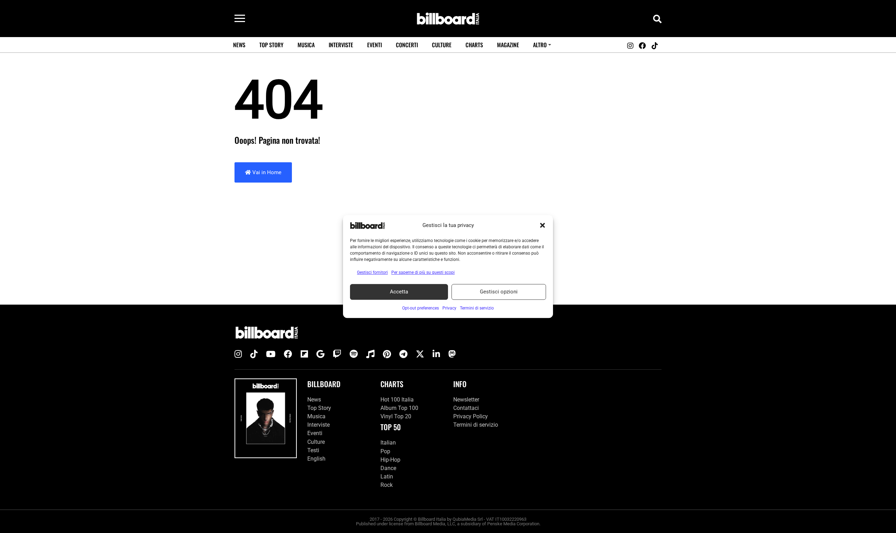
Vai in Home (266, 172)
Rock (386, 485)
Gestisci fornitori (372, 272)
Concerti (407, 45)
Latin (386, 476)
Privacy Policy (470, 416)
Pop (385, 451)
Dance (388, 468)
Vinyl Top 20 (395, 416)
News (239, 45)
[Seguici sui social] (630, 45)
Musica (306, 45)
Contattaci (466, 408)
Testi (313, 450)
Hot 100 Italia (397, 399)
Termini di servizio (475, 424)
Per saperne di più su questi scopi (423, 272)
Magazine (508, 45)
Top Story (271, 45)
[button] (542, 225)
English (316, 458)
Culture (441, 45)
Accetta (399, 292)
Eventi (374, 45)
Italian (388, 442)
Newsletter (466, 399)
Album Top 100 (399, 408)
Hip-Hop (390, 459)
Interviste (341, 45)
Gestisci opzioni (499, 292)
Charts (474, 45)
